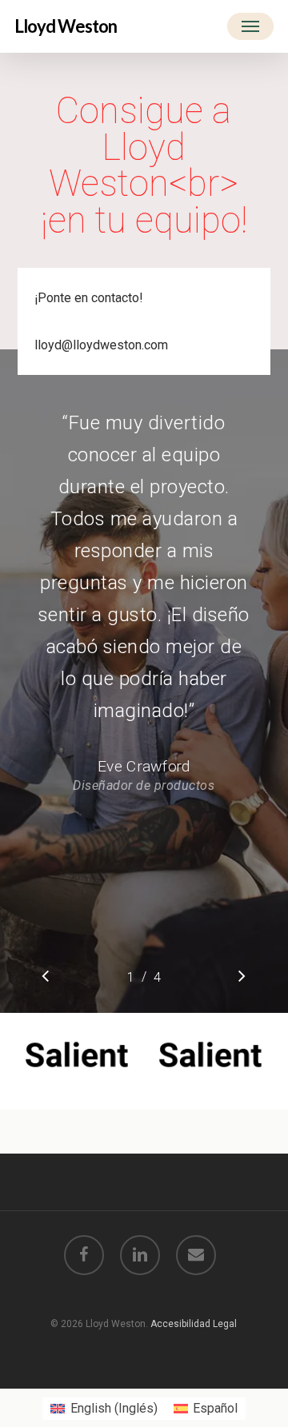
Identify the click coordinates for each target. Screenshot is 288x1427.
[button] (250, 26)
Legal (225, 1323)
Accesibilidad (181, 1323)
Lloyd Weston (65, 26)
